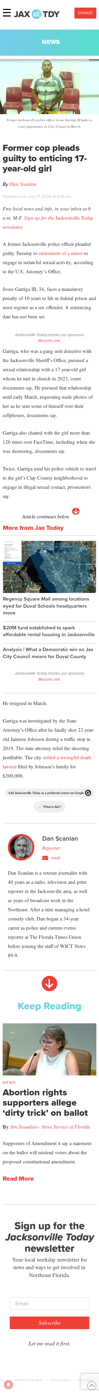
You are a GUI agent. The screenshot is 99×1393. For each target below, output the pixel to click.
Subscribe (50, 1322)
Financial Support (60, 1380)
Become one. (49, 340)
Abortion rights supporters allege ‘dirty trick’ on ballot (45, 1102)
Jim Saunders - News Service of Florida (50, 1126)
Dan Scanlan (23, 184)
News (51, 42)
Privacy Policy (86, 1380)
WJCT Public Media (31, 1380)
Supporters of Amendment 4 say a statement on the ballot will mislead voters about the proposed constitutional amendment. (47, 1152)
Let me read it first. (49, 1343)
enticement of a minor (61, 253)
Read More (18, 1178)
